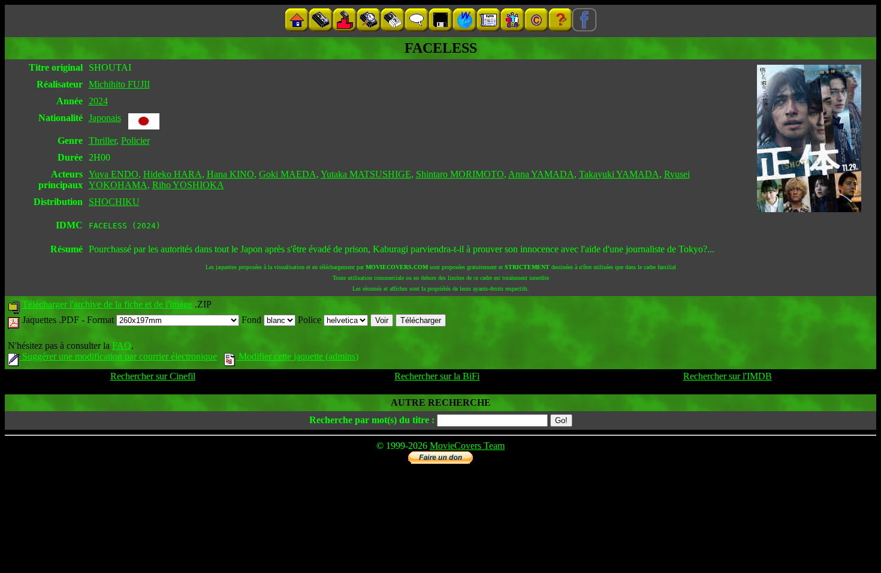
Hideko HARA (172, 174)
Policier (135, 140)
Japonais (105, 118)
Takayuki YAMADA (619, 174)
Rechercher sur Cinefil (152, 376)
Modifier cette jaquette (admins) (297, 356)
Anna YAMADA (541, 174)
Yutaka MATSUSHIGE (366, 174)
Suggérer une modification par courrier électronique (118, 356)
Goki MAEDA (287, 174)
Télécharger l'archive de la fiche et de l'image (107, 304)
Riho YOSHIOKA (188, 185)
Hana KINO (230, 174)
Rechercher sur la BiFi (436, 376)
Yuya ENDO (113, 174)
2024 (98, 101)
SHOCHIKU (114, 202)
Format (101, 320)
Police (311, 320)
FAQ (121, 345)
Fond (253, 320)
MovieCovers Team (467, 446)
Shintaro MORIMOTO (460, 174)
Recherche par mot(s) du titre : (372, 420)
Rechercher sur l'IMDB (727, 376)
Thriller (102, 140)
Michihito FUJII (119, 84)
